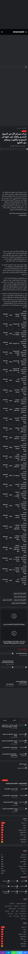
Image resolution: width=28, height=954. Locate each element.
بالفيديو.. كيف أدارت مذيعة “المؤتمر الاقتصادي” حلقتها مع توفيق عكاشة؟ (9, 725)
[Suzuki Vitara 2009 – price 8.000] (14, 893)
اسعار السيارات (23, 911)
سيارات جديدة (16, 916)
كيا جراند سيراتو (7, 600)
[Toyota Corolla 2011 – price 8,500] (22, 736)
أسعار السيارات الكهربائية (21, 903)
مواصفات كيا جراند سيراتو (18, 603)
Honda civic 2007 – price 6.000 (16, 783)
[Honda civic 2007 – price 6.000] (5, 882)
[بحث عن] (26, 32)
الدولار (17, 911)
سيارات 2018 (23, 916)
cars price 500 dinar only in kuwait (21, 682)
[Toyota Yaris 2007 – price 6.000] (14, 882)
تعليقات (5, 720)
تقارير (24, 837)
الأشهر (23, 720)
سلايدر (24, 827)
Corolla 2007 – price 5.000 (9, 747)
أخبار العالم (23, 841)
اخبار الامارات (11, 903)
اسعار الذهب (16, 906)
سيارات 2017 (10, 913)
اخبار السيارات (23, 832)
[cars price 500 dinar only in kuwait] (21, 673)
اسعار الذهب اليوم (8, 906)
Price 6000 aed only (21, 653)
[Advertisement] (14, 14)
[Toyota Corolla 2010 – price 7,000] (23, 811)
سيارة (10, 916)
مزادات (24, 825)
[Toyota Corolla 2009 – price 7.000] (22, 743)
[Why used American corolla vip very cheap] (7, 656)
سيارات (16, 913)
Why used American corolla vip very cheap (7, 661)
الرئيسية (24, 128)
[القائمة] (2, 32)
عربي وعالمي (23, 834)
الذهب (12, 911)
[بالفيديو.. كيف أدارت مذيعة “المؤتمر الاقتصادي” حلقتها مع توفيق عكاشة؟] (22, 728)
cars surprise (9, 684)
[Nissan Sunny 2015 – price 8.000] (23, 804)
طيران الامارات (23, 918)
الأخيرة (14, 720)
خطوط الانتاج (23, 839)
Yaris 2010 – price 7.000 (11, 789)
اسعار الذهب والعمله (12, 908)
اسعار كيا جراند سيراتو (19, 593)
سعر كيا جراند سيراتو (20, 596)
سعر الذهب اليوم (23, 913)
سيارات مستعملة (22, 830)
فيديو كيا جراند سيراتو (19, 600)
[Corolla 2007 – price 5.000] (22, 749)
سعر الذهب (7, 911)
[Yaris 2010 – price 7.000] (23, 791)
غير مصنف (19, 128)
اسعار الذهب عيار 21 (22, 908)
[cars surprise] (7, 675)
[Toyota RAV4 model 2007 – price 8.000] (22, 756)
